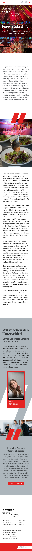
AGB (20, 522)
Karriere (22, 520)
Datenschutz (6, 522)
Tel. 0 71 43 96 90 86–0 (9, 536)
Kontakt (22, 524)
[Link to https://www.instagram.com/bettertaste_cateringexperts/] (26, 2)
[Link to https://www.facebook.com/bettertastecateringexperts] (22, 2)
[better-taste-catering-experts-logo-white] (10, 8)
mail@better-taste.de (9, 538)
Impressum (6, 520)
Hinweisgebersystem (9, 524)
